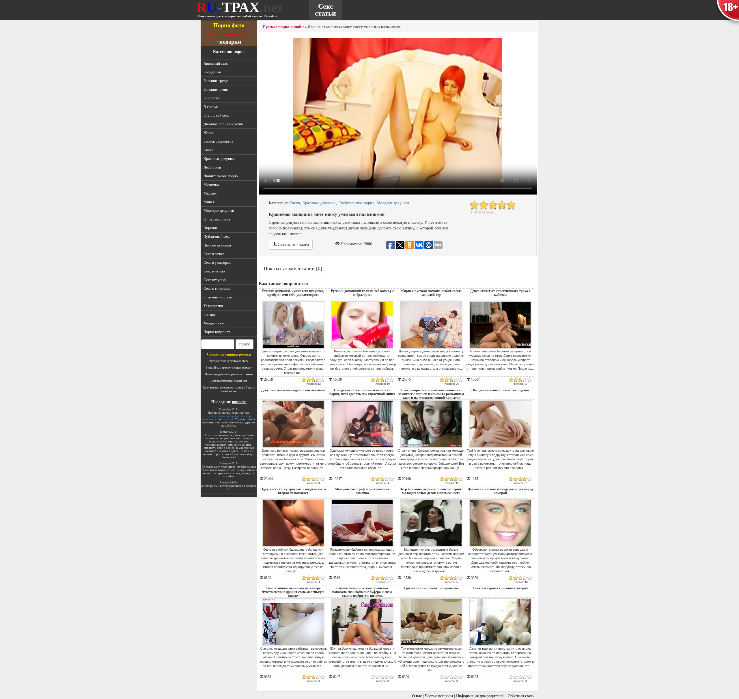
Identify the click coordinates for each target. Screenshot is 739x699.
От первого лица (217, 219)
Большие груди (216, 81)
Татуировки (213, 306)
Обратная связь (521, 696)
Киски (209, 150)
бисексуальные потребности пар (228, 416)
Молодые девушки (219, 210)
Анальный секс (216, 63)
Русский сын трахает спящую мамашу (229, 367)
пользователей (229, 33)
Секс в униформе (217, 262)
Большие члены (216, 89)
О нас (417, 696)
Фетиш (209, 314)
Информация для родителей (480, 696)
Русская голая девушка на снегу (228, 360)
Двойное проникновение (224, 124)
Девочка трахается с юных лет (228, 380)
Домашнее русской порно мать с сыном (229, 374)
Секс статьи (325, 10)
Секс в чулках (215, 271)
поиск (244, 344)
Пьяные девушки (217, 245)
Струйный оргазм (218, 297)
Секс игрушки (215, 280)
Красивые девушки (219, 158)
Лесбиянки (212, 167)
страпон (227, 419)
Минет (209, 202)
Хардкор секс (214, 323)
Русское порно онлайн (283, 27)
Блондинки (212, 72)
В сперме (211, 106)
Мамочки (211, 184)
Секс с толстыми (217, 288)
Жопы (208, 132)
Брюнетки (212, 98)
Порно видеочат (217, 332)
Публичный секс (217, 236)
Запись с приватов (218, 141)
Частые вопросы (439, 696)
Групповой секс (216, 115)
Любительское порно (221, 176)
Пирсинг (210, 228)
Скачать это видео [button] (293, 244)
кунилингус (210, 419)
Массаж (210, 193)
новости (239, 402)
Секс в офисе (214, 254)
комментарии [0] (293, 268)
